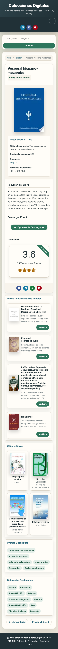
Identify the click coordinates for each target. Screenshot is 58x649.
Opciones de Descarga (29, 227)
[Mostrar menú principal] (52, 21)
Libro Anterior (19, 622)
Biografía (34, 611)
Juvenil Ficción (16, 593)
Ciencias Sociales (17, 611)
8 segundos (14, 568)
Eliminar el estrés (40, 522)
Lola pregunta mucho (17, 477)
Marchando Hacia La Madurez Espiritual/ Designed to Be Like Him (33, 309)
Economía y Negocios (19, 599)
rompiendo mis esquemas (21, 550)
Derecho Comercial (41, 480)
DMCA (29, 644)
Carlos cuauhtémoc (34, 568)
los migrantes (41, 562)
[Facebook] (29, 27)
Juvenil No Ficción (17, 605)
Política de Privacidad (27, 641)
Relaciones (27, 416)
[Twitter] (22, 27)
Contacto (44, 641)
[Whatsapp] (32, 288)
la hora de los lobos (18, 556)
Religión (18, 58)
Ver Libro (43, 327)
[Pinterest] (35, 27)
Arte (33, 605)
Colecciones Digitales (29, 5)
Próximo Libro (39, 622)
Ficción (12, 587)
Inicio (8, 58)
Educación (25, 587)
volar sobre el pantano (19, 562)
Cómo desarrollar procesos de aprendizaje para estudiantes (17, 522)
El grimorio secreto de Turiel (29, 339)
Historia (38, 599)
